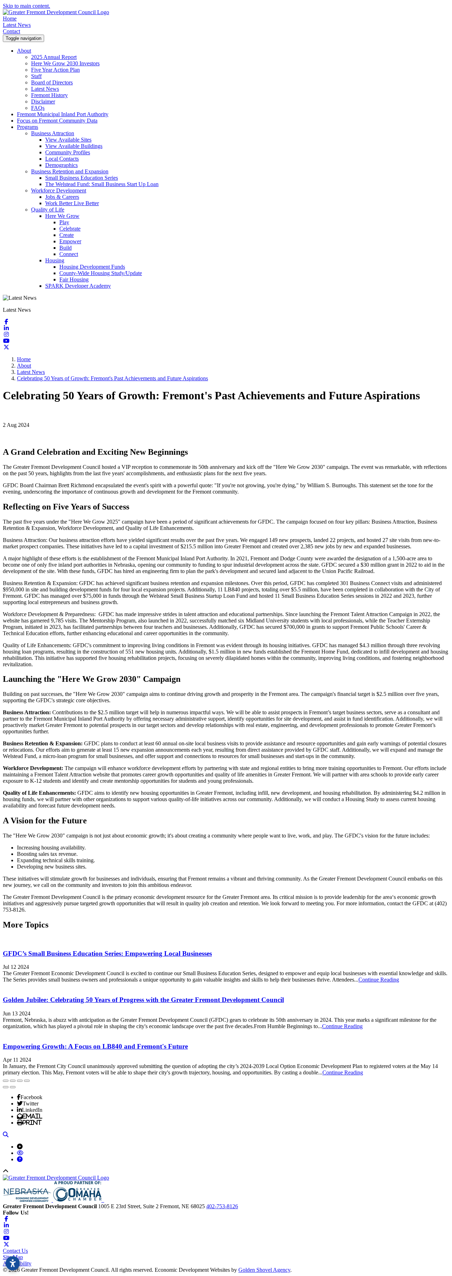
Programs (27, 127)
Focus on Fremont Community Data (57, 121)
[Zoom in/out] (27, 1081)
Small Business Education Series (81, 178)
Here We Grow (62, 216)
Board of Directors (52, 82)
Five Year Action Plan (55, 70)
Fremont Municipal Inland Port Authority (62, 114)
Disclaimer (43, 102)
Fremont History (49, 95)
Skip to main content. (26, 6)
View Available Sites (68, 140)
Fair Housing (74, 279)
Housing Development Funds (92, 267)
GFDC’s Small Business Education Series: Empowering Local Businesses (107, 953)
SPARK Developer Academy (78, 286)
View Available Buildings (73, 146)
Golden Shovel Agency (264, 1270)
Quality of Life (47, 210)
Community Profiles (67, 152)
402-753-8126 (222, 1206)
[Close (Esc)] (5, 1081)
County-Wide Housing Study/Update (100, 273)
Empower (70, 241)
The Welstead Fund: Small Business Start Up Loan (102, 184)
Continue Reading (378, 980)
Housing (54, 260)
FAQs (37, 108)
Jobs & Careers (62, 197)
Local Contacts (62, 159)
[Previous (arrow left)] (5, 1087)
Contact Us (15, 1251)
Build (65, 248)
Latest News (17, 25)
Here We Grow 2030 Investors (65, 63)
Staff (36, 76)
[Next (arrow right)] (13, 1087)
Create (66, 235)
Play (64, 222)
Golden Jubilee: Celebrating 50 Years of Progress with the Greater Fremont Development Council (143, 999)
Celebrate (70, 229)
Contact (11, 31)
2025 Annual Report (54, 57)
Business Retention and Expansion (69, 171)
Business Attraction (52, 133)
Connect (68, 254)
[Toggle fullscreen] (20, 1081)
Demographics (61, 165)
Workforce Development (58, 190)
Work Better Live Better (72, 203)
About (24, 51)
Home (10, 19)
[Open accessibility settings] (13, 1263)
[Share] (13, 1081)
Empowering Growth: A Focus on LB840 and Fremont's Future (95, 1046)
